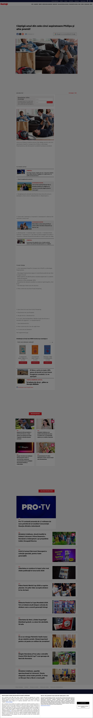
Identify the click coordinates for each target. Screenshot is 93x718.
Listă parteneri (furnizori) (45, 705)
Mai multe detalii (9, 701)
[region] (46, 706)
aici (10, 710)
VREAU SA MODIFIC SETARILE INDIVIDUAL (83, 707)
